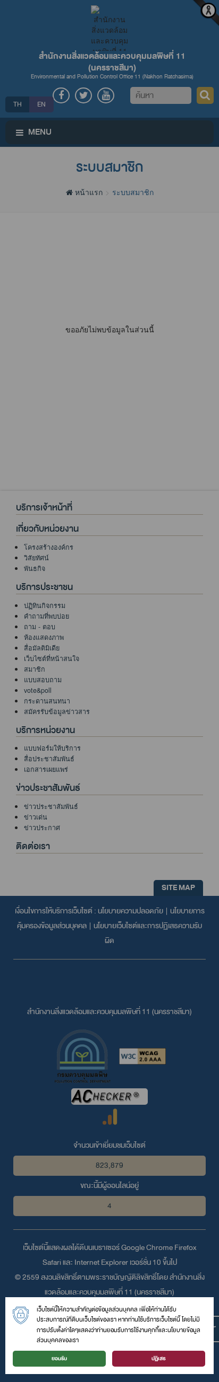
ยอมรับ (59, 1358)
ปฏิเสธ (158, 1358)
